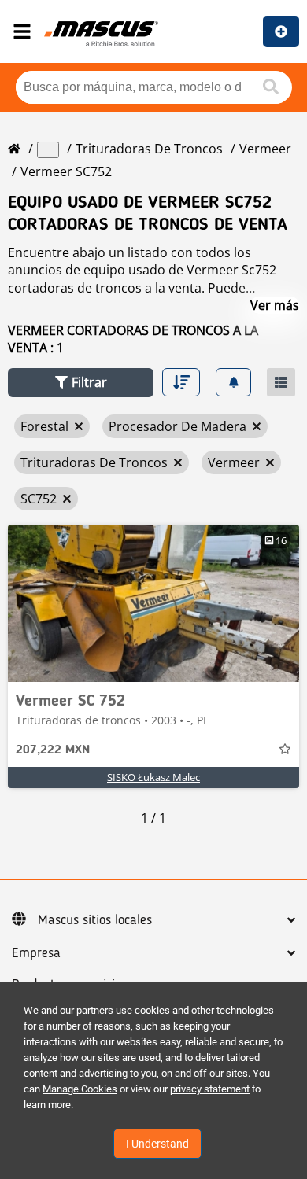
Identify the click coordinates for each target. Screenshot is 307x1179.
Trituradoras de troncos (149, 148)
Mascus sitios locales (95, 920)
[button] (81, 382)
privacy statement (210, 1089)
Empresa (36, 953)
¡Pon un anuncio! (281, 31)
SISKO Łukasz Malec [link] (153, 777)
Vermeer (265, 148)
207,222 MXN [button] (53, 750)
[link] (153, 603)
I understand (157, 1143)
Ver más (274, 305)
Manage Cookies (80, 1089)
